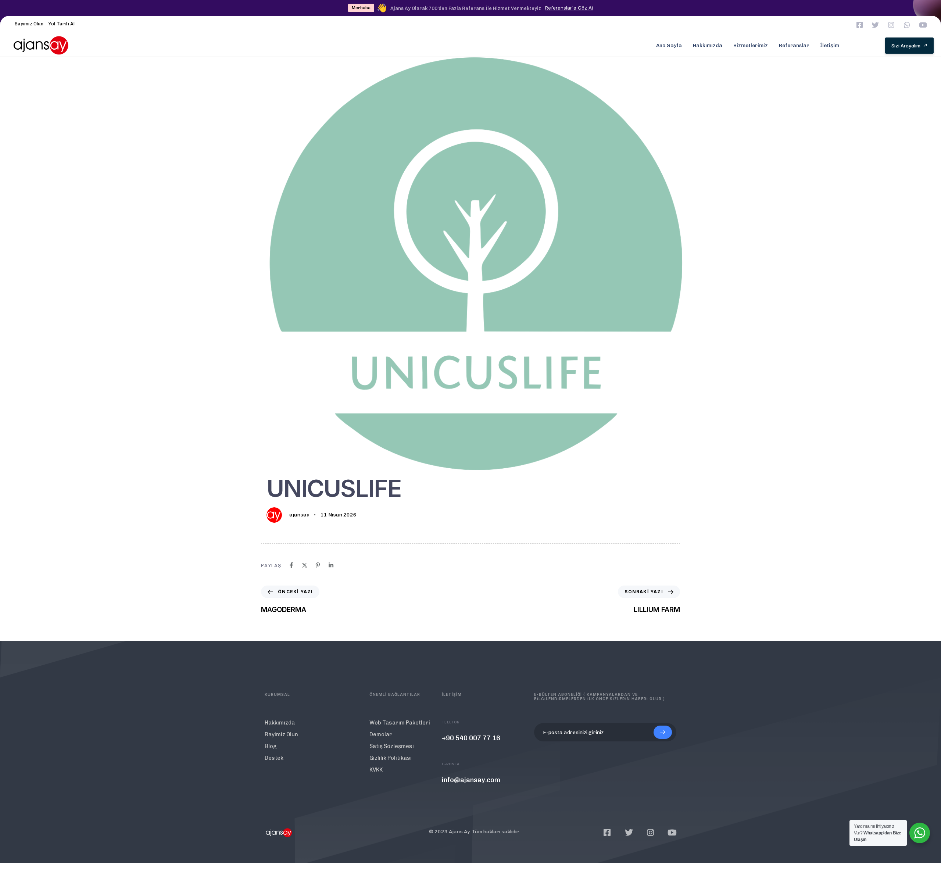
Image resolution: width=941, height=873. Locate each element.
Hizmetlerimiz (750, 45)
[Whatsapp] (907, 24)
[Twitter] (875, 24)
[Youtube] (922, 24)
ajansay (299, 515)
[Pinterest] (318, 565)
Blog (271, 746)
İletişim (829, 45)
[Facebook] (291, 565)
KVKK (376, 769)
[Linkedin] (331, 565)
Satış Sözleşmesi (391, 746)
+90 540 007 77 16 (471, 738)
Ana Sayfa (669, 45)
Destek (274, 758)
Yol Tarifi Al (62, 23)
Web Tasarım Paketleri (399, 722)
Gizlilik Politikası (390, 758)
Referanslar (794, 45)
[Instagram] (891, 24)
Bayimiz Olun (29, 23)
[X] (304, 565)
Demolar (380, 734)
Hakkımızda (707, 45)
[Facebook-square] (859, 24)
